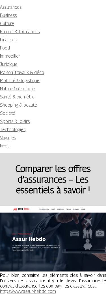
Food (5, 48)
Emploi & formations (20, 31)
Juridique (9, 64)
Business (8, 15)
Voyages (8, 137)
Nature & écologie (17, 88)
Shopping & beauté (18, 105)
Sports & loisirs (15, 121)
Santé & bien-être (17, 97)
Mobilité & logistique (20, 80)
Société (7, 113)
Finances (8, 39)
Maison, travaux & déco (22, 72)
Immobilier (10, 56)
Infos (4, 146)
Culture (7, 23)
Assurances (10, 7)
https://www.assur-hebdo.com (28, 291)
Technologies (12, 129)
